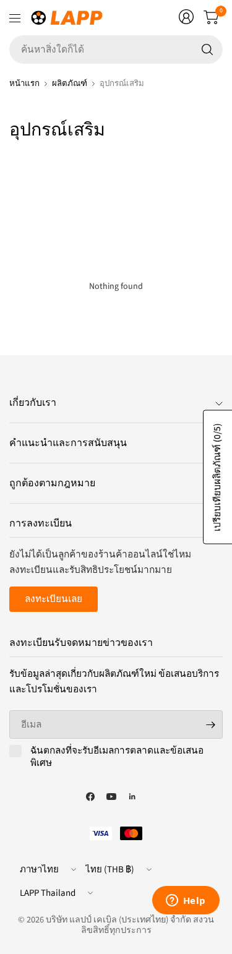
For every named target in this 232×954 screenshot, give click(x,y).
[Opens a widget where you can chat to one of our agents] (186, 901)
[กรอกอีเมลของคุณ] (210, 724)
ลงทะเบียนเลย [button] (53, 599)
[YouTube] (111, 796)
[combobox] (116, 49)
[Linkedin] (132, 796)
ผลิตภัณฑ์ (69, 83)
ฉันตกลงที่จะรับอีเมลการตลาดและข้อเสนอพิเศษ (117, 757)
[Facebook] (90, 796)
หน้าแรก (24, 83)
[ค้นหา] (207, 49)
